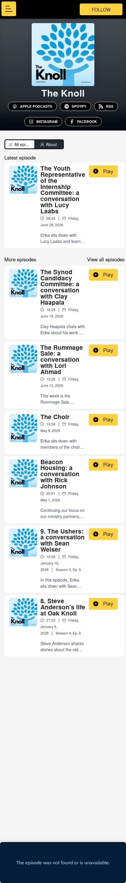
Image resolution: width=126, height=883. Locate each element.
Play (108, 171)
